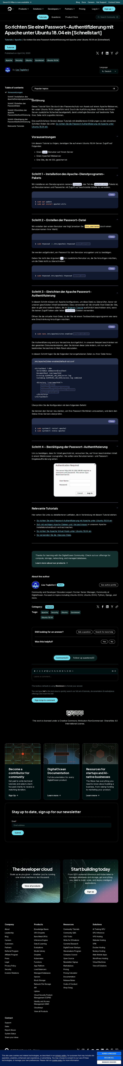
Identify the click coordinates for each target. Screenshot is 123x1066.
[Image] (47, 671)
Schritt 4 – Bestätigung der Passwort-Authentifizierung (70, 446)
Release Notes (69, 980)
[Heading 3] (57, 671)
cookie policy (57, 1060)
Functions (38, 962)
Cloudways (38, 1008)
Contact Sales (114, 2)
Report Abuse (10, 1030)
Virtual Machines (99, 962)
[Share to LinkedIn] (107, 53)
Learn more (52, 795)
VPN (94, 944)
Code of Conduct (70, 984)
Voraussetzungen (15, 92)
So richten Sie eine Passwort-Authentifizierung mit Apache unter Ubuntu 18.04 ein (74, 520)
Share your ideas (11, 1037)
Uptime (37, 991)
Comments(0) (62, 658)
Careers (91, 2)
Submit (18, 833)
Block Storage (39, 980)
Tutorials (43, 17)
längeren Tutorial (75, 307)
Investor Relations (12, 973)
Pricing (66, 969)
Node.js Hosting (99, 951)
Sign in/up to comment (45, 700)
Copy (112, 194)
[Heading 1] (52, 671)
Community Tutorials (71, 929)
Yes (104, 642)
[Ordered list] (62, 671)
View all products (32, 886)
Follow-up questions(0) (83, 658)
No (112, 642)
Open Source (68, 958)
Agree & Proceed (109, 1053)
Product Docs (71, 17)
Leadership (9, 933)
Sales (7, 1026)
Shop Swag (68, 988)
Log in (95, 9)
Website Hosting (99, 940)
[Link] (45, 671)
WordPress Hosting (100, 958)
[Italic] (37, 671)
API (35, 988)
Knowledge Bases (41, 929)
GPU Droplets (39, 933)
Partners (8, 947)
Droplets (37, 955)
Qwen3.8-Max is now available (16, 2)
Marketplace (68, 966)
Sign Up (12, 795)
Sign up (108, 9)
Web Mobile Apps (100, 955)
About (7, 929)
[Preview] (113, 671)
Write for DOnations (71, 940)
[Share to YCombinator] (112, 53)
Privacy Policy (10, 966)
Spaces (37, 977)
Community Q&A (69, 933)
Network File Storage (42, 984)
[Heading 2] (55, 671)
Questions (56, 17)
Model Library (39, 951)
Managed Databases (42, 973)
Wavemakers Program (72, 951)
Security (8, 969)
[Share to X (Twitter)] (97, 53)
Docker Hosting (99, 947)
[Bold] (35, 671)
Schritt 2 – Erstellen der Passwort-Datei (59, 220)
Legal (7, 962)
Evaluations (38, 947)
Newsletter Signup (70, 962)
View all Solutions (100, 966)
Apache (18, 39)
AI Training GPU (99, 929)
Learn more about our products (50, 563)
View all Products (41, 1011)
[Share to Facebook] (102, 53)
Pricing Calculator (70, 973)
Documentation (69, 977)
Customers (9, 944)
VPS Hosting (98, 936)
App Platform (39, 966)
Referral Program (11, 951)
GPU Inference (98, 933)
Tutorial (10, 47)
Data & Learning (40, 944)
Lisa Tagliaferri (22, 70)
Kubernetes (38, 958)
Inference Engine (41, 940)
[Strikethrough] (42, 671)
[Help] (115, 671)
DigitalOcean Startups (71, 947)
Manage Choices (109, 1062)
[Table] (70, 671)
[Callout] (67, 671)
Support (8, 1023)
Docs (84, 2)
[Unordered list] (60, 671)
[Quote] (65, 671)
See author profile (108, 585)
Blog (78, 2)
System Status (10, 1034)
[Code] (73, 671)
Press (7, 958)
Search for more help (104, 632)
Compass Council (70, 955)
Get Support (101, 2)
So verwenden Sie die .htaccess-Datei (54, 535)
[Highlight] (50, 671)
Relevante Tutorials (16, 126)
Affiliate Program (11, 955)
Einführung (38, 100)
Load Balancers (40, 969)
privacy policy (60, 1055)
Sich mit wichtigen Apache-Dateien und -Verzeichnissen (62, 524)
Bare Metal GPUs (40, 936)
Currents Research (70, 944)
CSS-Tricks (67, 936)
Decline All (109, 1058)
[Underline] (40, 671)
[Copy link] (116, 53)
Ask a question (84, 632)
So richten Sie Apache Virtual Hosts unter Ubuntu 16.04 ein (64, 531)
